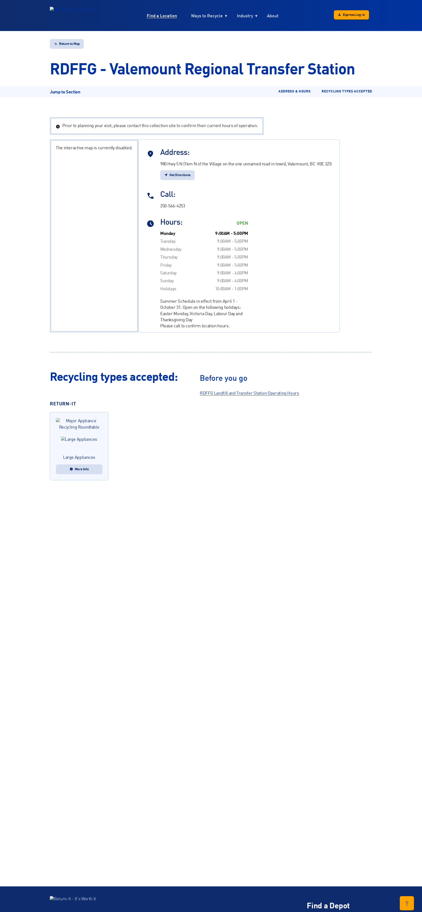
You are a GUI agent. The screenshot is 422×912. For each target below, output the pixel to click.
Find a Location (162, 16)
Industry (245, 16)
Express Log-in (354, 15)
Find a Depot (328, 906)
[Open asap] (407, 903)
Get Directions (179, 175)
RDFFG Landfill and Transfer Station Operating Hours (249, 393)
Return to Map (69, 44)
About (272, 16)
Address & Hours (294, 91)
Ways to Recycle (207, 16)
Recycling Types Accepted (347, 91)
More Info (82, 469)
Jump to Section (65, 92)
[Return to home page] (73, 15)
